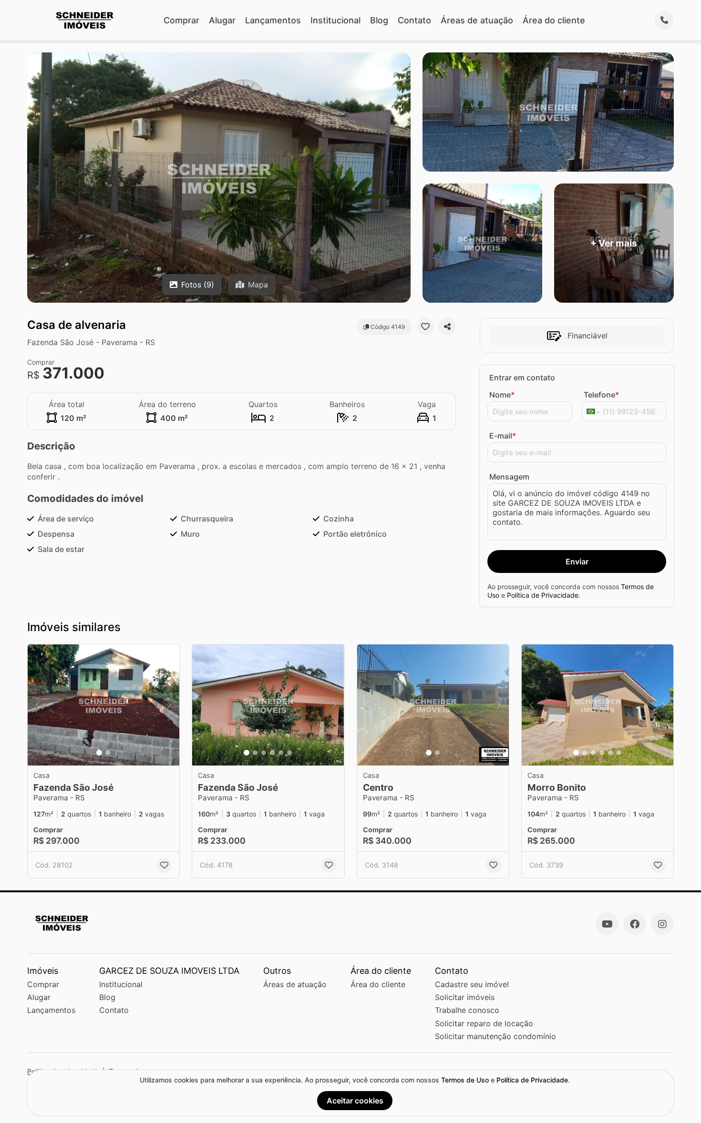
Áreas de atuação (477, 20)
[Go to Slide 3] (263, 752)
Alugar (222, 20)
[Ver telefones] (664, 20)
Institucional (335, 20)
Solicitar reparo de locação (484, 1023)
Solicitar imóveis (465, 997)
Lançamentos (273, 20)
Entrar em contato (522, 377)
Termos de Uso (465, 1080)
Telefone (601, 394)
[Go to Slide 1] (99, 752)
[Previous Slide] (38, 705)
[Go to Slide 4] (272, 752)
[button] (103, 705)
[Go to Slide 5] (280, 752)
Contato (414, 20)
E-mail (502, 435)
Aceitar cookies (355, 1100)
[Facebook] (634, 923)
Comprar (181, 20)
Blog (379, 20)
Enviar (577, 561)
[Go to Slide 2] (107, 752)
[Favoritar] (425, 326)
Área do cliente (554, 20)
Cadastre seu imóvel (472, 984)
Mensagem (509, 476)
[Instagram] (662, 923)
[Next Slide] (169, 705)
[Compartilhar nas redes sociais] (447, 326)
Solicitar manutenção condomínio (495, 1036)
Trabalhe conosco (467, 1010)
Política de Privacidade (542, 595)
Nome (502, 394)
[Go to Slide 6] (289, 752)
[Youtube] (607, 923)
